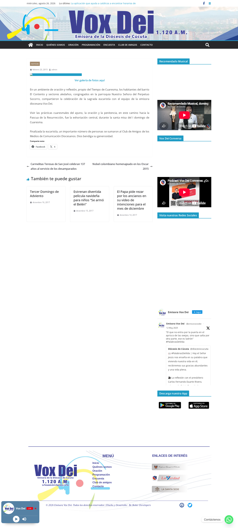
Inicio (39, 44)
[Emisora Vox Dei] (30, 45)
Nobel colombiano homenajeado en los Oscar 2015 (120, 166)
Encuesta (109, 44)
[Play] (16, 519)
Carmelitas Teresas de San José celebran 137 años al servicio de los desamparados (58, 166)
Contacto (146, 44)
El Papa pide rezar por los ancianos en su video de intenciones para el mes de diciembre (131, 200)
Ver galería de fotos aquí (90, 80)
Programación (91, 44)
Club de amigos (127, 44)
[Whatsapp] (229, 519)
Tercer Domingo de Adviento (44, 193)
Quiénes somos (55, 44)
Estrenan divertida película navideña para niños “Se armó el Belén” (89, 197)
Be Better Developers (140, 505)
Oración (73, 44)
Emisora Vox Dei (175, 323)
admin (54, 69)
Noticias (35, 64)
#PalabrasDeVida (175, 341)
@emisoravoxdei (193, 323)
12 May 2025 (172, 327)
